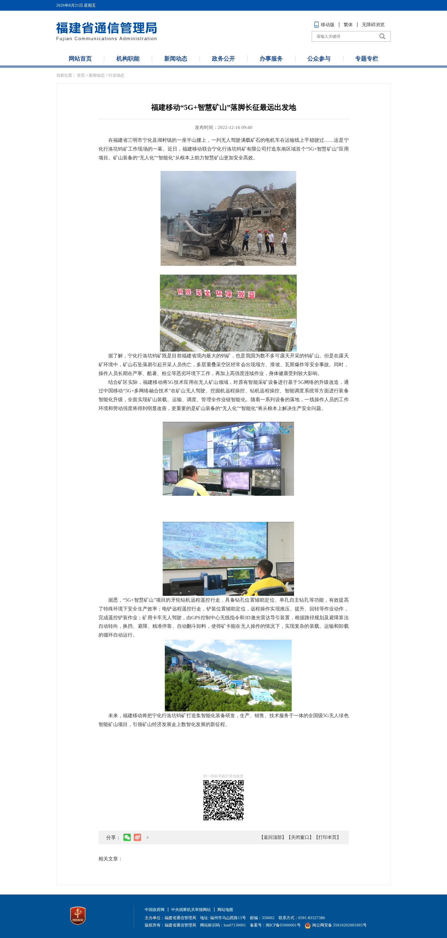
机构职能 (128, 58)
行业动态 (116, 75)
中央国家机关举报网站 (191, 909)
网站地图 (225, 909)
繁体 (348, 24)
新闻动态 (175, 58)
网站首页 (80, 58)
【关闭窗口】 (300, 837)
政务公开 (223, 58)
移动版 (327, 24)
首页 (81, 75)
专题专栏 (366, 58)
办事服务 (271, 58)
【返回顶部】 (272, 837)
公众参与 (319, 58)
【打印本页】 (327, 837)
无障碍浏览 (373, 24)
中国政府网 (155, 909)
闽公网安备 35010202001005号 (339, 925)
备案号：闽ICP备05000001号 (275, 925)
